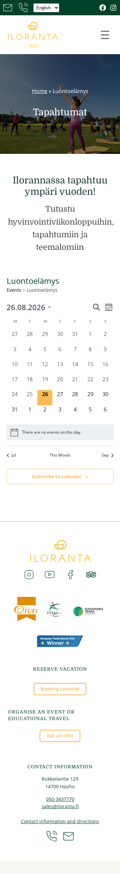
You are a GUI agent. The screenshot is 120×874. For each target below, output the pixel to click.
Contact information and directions (60, 821)
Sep (105, 455)
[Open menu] (105, 35)
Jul (14, 455)
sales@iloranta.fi (60, 806)
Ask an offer (60, 735)
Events (14, 290)
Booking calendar (60, 689)
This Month (60, 455)
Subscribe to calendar (56, 476)
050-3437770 (60, 799)
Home (39, 91)
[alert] (60, 432)
